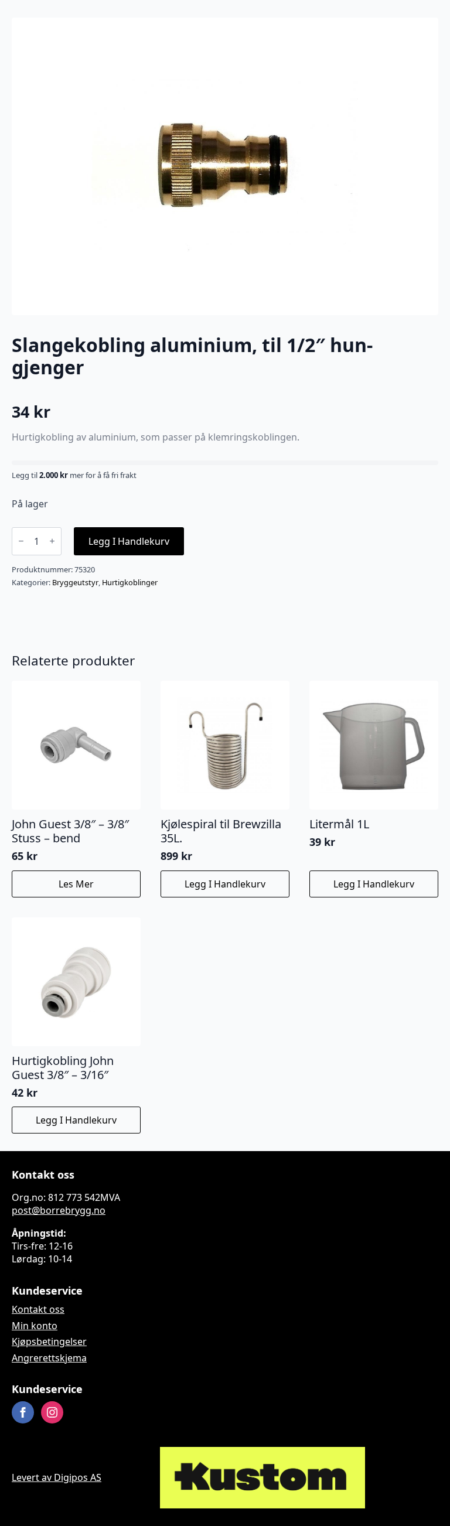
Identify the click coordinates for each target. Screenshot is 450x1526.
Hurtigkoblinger (130, 582)
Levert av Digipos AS (56, 1477)
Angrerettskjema (49, 1357)
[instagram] (52, 1412)
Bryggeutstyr (75, 582)
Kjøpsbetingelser (49, 1341)
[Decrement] (21, 541)
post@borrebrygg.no (58, 1210)
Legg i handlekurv (128, 541)
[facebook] (23, 1412)
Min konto (34, 1325)
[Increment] (52, 541)
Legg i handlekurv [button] (225, 884)
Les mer (76, 884)
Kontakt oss (38, 1309)
